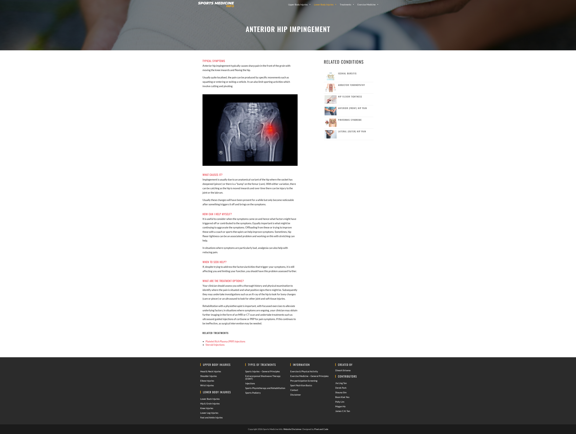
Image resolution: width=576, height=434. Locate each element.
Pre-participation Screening (303, 380)
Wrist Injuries (207, 385)
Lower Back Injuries (210, 399)
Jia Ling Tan (341, 383)
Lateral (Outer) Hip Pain (352, 131)
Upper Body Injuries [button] (298, 4)
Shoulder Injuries (208, 376)
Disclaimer (295, 394)
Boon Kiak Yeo (342, 397)
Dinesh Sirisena (343, 370)
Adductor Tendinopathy (351, 84)
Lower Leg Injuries (209, 412)
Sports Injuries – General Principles (262, 371)
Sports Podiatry (253, 392)
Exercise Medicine (366, 4)
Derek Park (340, 387)
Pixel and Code (321, 429)
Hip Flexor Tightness (350, 96)
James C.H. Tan (342, 411)
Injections (250, 383)
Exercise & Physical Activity (304, 371)
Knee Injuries (206, 408)
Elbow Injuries (207, 380)
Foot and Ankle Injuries (211, 417)
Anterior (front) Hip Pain (352, 108)
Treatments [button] (345, 4)
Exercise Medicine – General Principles (309, 376)
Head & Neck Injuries (210, 371)
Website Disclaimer (292, 429)
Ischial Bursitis (347, 73)
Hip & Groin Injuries (210, 403)
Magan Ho (340, 406)
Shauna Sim (340, 392)
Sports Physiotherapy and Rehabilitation (265, 388)
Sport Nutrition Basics (301, 385)
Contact (294, 390)
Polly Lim (339, 401)
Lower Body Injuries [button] (324, 4)
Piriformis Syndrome (350, 119)
